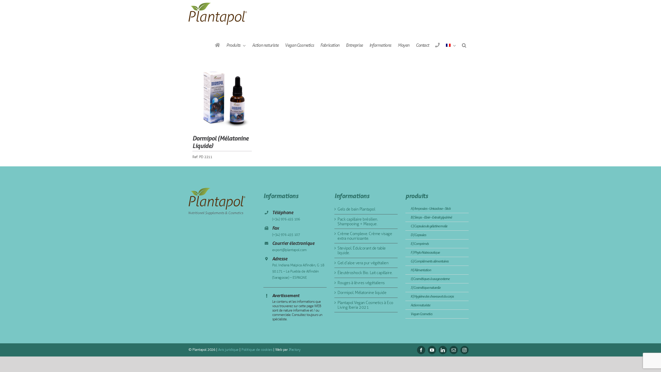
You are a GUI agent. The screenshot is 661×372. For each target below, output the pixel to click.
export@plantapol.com (289, 250)
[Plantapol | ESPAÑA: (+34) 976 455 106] (437, 45)
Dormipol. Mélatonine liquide (361, 292)
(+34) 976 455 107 (286, 235)
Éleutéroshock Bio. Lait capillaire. (364, 272)
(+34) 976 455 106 (286, 219)
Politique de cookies (256, 349)
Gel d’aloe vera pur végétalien (362, 262)
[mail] (454, 350)
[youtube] (432, 350)
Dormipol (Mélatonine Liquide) (220, 142)
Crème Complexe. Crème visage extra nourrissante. (364, 236)
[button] (464, 45)
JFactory (294, 349)
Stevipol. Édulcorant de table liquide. (361, 250)
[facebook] (421, 350)
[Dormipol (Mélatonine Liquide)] (222, 96)
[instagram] (464, 350)
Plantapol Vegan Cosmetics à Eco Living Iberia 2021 (365, 305)
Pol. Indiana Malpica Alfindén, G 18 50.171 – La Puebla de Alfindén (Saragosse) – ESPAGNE (298, 271)
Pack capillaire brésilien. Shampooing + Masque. (357, 221)
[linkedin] (443, 350)
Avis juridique (228, 349)
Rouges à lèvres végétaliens (361, 282)
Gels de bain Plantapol (356, 209)
